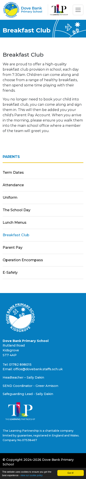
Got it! (70, 472)
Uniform (10, 197)
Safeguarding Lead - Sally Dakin (28, 394)
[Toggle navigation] (78, 10)
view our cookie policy (32, 475)
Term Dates (13, 172)
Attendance (13, 185)
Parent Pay (12, 247)
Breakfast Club (16, 235)
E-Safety (10, 272)
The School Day (16, 210)
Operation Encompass (23, 260)
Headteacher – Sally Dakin (23, 377)
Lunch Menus (14, 222)
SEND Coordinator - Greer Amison (30, 386)
